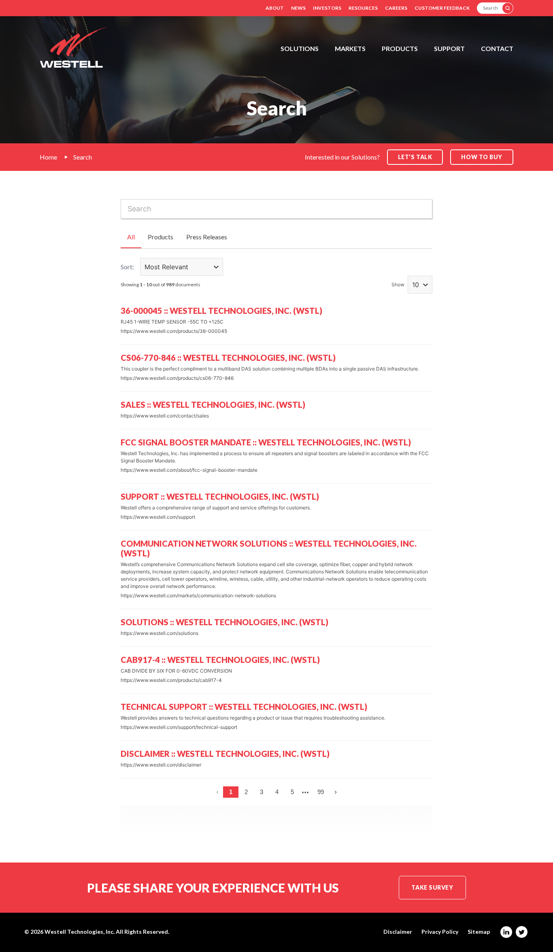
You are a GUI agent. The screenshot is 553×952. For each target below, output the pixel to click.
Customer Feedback (442, 8)
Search (82, 157)
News (298, 8)
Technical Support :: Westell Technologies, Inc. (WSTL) (244, 706)
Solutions (300, 48)
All (131, 237)
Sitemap (479, 932)
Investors (327, 8)
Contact (497, 48)
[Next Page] (335, 792)
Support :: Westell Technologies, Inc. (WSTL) (220, 496)
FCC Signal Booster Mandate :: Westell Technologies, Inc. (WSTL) (266, 442)
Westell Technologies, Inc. (80, 931)
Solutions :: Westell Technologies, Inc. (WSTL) (224, 622)
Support (449, 48)
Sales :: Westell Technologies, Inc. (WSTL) (213, 404)
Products (400, 48)
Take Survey (432, 887)
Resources (363, 8)
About (275, 8)
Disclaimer (397, 932)
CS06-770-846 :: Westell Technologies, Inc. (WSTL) (228, 357)
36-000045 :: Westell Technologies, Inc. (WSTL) (221, 310)
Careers (396, 8)
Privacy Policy (439, 932)
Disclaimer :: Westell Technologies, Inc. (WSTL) (225, 753)
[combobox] (276, 209)
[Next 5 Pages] (305, 792)
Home (48, 157)
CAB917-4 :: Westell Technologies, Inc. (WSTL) (220, 659)
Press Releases (206, 237)
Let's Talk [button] (415, 156)
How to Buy (481, 156)
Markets (350, 48)
